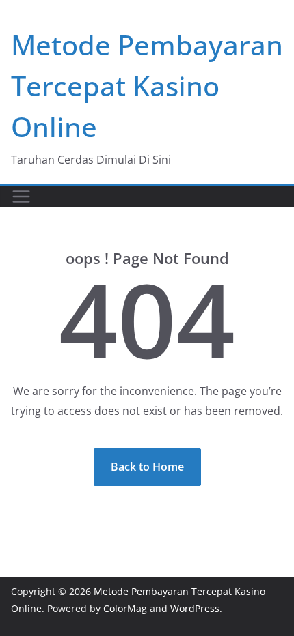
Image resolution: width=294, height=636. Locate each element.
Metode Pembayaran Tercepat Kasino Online (147, 85)
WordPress (194, 608)
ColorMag (125, 608)
